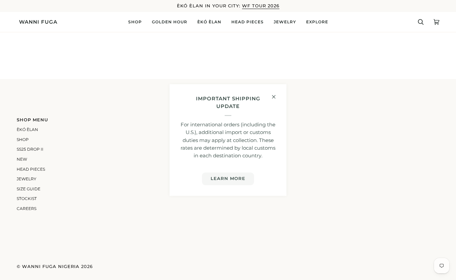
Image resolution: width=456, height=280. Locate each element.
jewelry (26, 179)
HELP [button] (239, 119)
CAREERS (26, 208)
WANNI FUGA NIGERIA (50, 266)
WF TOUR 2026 (260, 5)
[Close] (276, 94)
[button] (135, 22)
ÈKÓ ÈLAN (27, 129)
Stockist (27, 198)
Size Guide (28, 189)
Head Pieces (31, 169)
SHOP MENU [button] (32, 119)
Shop (23, 139)
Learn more (228, 178)
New (22, 159)
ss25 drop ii (30, 149)
